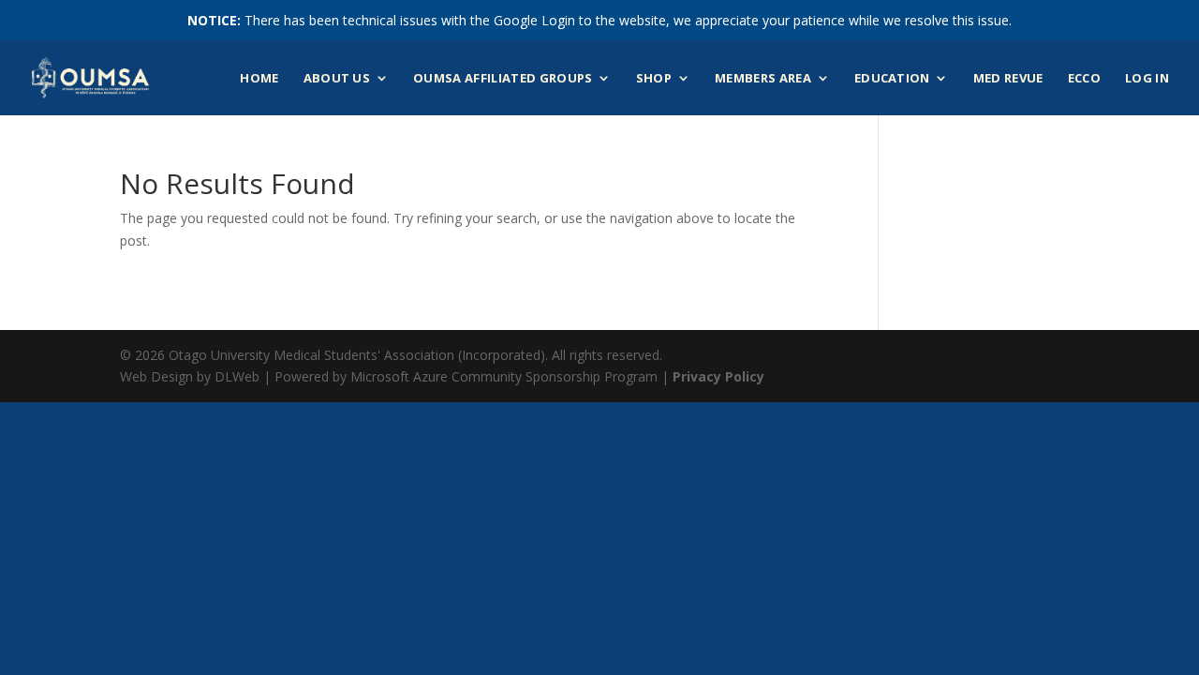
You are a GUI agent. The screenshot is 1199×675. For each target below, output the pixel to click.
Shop (654, 78)
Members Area (763, 78)
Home (259, 78)
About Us (337, 78)
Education (892, 78)
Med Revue (1008, 78)
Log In (1147, 78)
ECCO (1084, 78)
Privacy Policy (718, 376)
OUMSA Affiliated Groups (502, 78)
